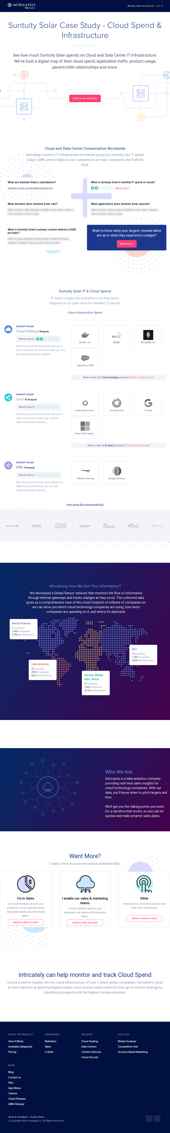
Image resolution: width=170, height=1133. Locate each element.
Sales (48, 1046)
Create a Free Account (142, 377)
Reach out (126, 244)
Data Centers (88, 1046)
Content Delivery (91, 1052)
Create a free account (26, 922)
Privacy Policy (37, 1117)
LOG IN (159, 6)
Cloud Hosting (27, 331)
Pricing (12, 1052)
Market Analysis (127, 1041)
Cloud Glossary (17, 1098)
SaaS (20, 399)
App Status (14, 1088)
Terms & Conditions (18, 1117)
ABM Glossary (16, 1104)
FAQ (10, 1082)
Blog (11, 1072)
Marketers (50, 1041)
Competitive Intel (128, 1046)
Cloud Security (89, 1057)
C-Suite (49, 1052)
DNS (20, 467)
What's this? (122, 188)
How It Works (15, 1041)
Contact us (14, 1077)
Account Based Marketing (133, 1052)
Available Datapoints (20, 1046)
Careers (12, 1093)
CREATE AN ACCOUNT (85, 98)
